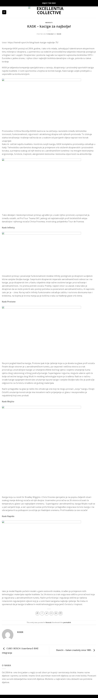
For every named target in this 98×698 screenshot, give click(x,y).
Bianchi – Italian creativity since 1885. (74, 650)
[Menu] (4, 12)
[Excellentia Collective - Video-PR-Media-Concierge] (49, 12)
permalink (67, 622)
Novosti (49, 22)
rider (59, 34)
